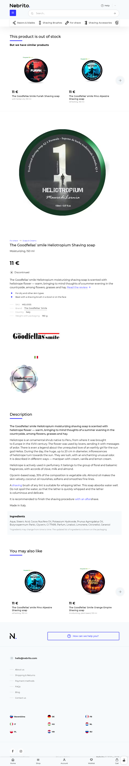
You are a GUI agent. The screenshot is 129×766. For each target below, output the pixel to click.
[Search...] (114, 13)
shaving (17, 485)
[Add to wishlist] (57, 90)
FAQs (17, 686)
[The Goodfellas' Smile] (36, 336)
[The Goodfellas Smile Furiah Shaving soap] (36, 70)
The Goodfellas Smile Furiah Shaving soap (36, 96)
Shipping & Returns (25, 675)
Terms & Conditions (19, 757)
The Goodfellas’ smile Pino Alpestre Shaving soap (89, 97)
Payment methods (24, 681)
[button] (120, 80)
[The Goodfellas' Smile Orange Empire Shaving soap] (93, 581)
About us (19, 669)
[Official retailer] (24, 378)
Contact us (20, 698)
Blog (17, 692)
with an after (83, 499)
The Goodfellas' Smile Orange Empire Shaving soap (90, 609)
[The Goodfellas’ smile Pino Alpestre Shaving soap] (93, 70)
